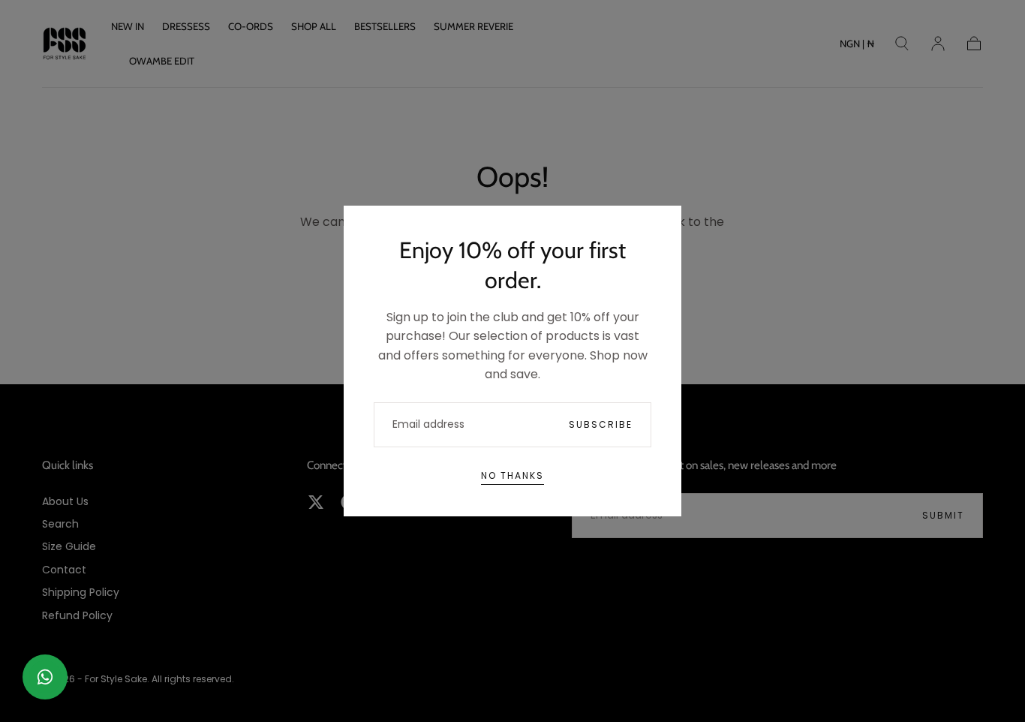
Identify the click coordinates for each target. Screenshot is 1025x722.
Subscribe (601, 424)
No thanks (512, 475)
